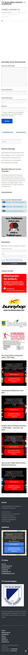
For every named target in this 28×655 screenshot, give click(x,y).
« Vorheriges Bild (7, 132)
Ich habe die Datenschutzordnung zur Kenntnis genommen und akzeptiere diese (12, 260)
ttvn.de (3, 564)
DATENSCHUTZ (5, 642)
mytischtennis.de (6, 566)
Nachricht (8, 66)
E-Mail (3, 98)
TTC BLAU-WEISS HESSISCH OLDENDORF (12, 3)
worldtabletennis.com (8, 573)
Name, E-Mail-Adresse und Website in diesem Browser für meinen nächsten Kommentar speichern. (12, 114)
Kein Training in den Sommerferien (11, 160)
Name (3, 89)
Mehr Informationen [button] (14, 371)
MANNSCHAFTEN (5, 632)
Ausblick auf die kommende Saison (11, 158)
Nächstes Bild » (21, 132)
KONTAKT (3, 638)
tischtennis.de (5, 568)
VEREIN (3, 630)
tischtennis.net (6, 571)
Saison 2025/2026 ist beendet (9, 163)
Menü (25, 2)
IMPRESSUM (4, 640)
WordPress (14, 649)
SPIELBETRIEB (5, 634)
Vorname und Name (6, 248)
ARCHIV (3, 636)
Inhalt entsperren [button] (14, 374)
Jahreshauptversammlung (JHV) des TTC (12, 152)
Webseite (4, 106)
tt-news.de (4, 570)
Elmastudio (14, 650)
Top (25, 651)
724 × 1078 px (15, 12)
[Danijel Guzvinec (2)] (14, 21)
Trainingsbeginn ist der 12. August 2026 (12, 155)
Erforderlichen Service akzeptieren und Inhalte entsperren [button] (14, 380)
